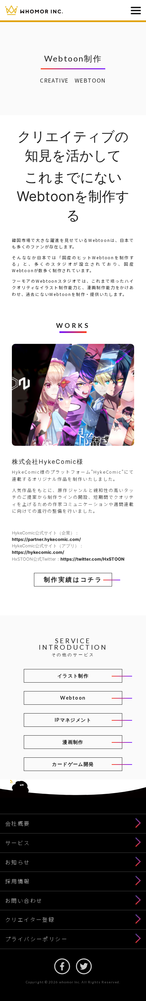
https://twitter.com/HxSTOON (92, 559)
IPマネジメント (73, 720)
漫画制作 (73, 742)
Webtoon (73, 698)
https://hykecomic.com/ (38, 552)
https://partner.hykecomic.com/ (46, 539)
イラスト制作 (73, 676)
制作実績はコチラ (73, 579)
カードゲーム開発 (73, 764)
